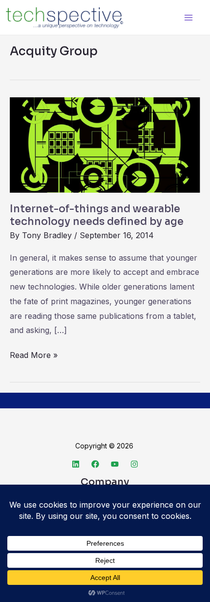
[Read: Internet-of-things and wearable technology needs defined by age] (105, 144)
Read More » (34, 354)
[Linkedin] (76, 464)
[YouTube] (115, 464)
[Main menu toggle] (188, 17)
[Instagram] (134, 464)
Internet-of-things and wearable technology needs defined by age (97, 215)
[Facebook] (95, 464)
